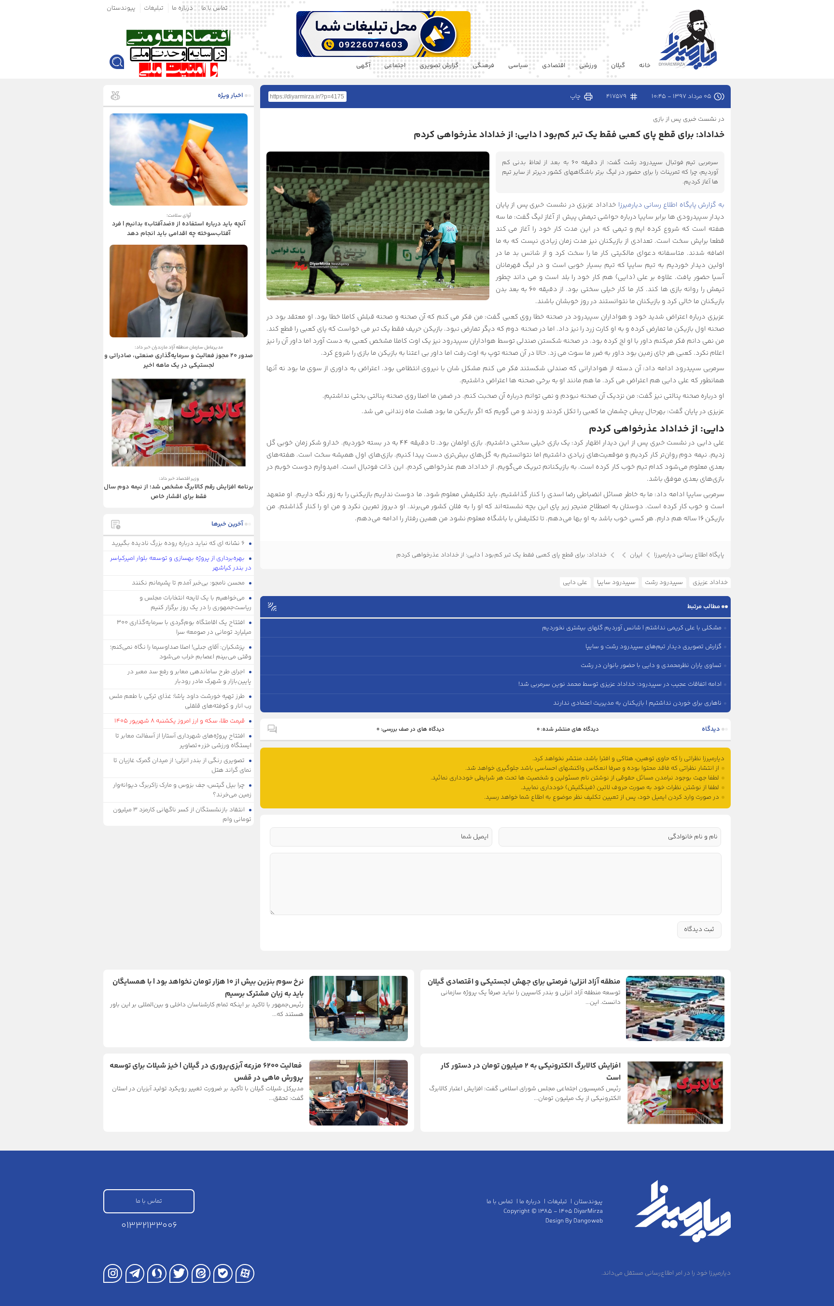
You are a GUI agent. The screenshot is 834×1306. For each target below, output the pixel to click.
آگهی (363, 65)
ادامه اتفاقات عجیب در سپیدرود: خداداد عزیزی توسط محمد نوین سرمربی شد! (620, 684)
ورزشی (588, 65)
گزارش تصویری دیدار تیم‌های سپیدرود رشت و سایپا (653, 647)
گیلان (618, 65)
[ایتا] (201, 1273)
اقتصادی (553, 65)
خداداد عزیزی (710, 582)
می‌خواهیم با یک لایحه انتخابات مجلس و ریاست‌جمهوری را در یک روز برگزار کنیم (195, 602)
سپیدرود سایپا (616, 582)
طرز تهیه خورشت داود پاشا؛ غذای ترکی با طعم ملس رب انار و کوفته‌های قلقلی (180, 701)
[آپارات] (245, 1273)
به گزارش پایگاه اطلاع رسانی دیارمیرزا (670, 205)
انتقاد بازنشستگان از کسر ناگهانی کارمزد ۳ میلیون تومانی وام (182, 814)
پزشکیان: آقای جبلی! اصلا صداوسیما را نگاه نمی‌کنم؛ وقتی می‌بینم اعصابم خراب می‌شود (181, 652)
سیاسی (518, 65)
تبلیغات (154, 8)
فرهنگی (483, 65)
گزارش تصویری (439, 65)
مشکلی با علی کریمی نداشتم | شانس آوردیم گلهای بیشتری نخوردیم (632, 628)
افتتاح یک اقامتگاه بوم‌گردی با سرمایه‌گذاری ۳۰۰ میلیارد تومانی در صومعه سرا (184, 627)
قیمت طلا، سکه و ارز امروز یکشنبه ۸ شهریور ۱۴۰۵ (180, 721)
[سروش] (156, 1273)
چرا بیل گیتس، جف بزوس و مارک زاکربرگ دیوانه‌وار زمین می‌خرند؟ (182, 790)
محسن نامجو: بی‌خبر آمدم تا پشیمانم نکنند (189, 583)
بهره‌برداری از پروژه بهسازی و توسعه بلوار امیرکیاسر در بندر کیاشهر (181, 563)
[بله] (222, 1273)
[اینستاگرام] (112, 1273)
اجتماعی (394, 65)
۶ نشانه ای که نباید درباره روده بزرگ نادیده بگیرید (178, 543)
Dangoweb (588, 1221)
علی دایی (575, 582)
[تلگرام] (134, 1273)
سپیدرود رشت (664, 582)
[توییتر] (178, 1273)
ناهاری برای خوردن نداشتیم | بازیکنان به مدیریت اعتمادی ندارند (637, 703)
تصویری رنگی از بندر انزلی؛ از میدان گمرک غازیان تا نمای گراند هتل (182, 765)
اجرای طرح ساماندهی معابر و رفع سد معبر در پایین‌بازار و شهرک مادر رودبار (189, 676)
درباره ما (182, 8)
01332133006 (149, 1225)
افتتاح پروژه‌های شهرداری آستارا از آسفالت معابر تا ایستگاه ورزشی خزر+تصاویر (183, 740)
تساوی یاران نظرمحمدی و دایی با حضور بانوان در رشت (651, 665)
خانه (645, 65)
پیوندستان (121, 8)
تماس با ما (214, 8)
